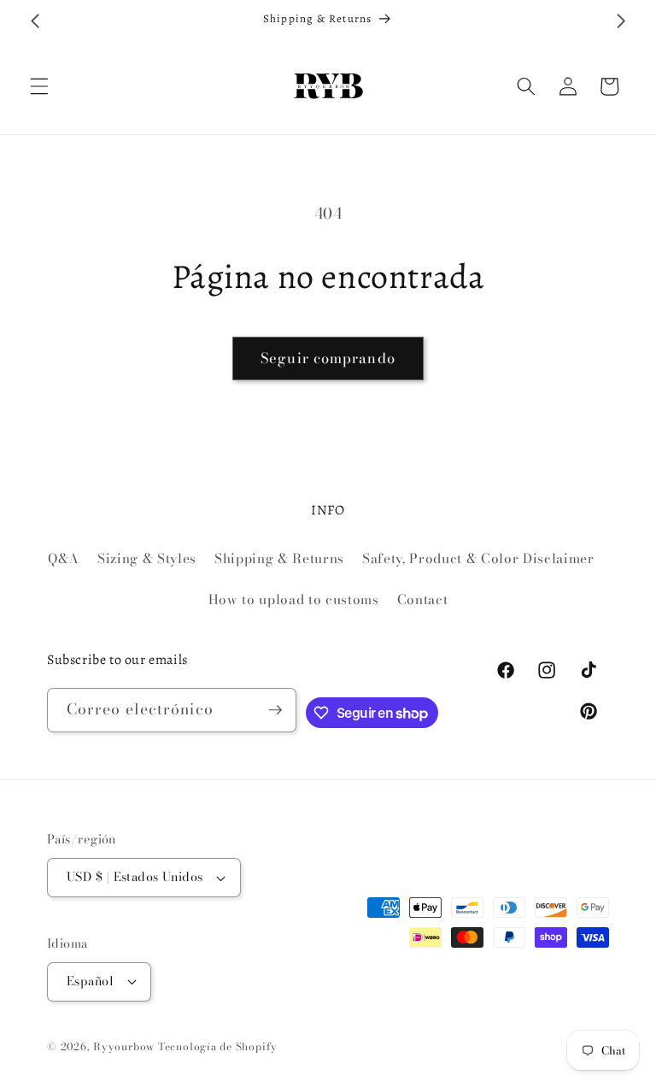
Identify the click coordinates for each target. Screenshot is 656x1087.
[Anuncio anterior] (35, 20)
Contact (422, 599)
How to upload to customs (293, 599)
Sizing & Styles (146, 558)
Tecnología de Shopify (218, 1046)
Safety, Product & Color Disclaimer (478, 558)
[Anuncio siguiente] (621, 20)
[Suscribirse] (275, 710)
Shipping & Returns (279, 558)
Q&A (63, 558)
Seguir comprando (328, 358)
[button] (39, 86)
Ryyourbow (124, 1046)
